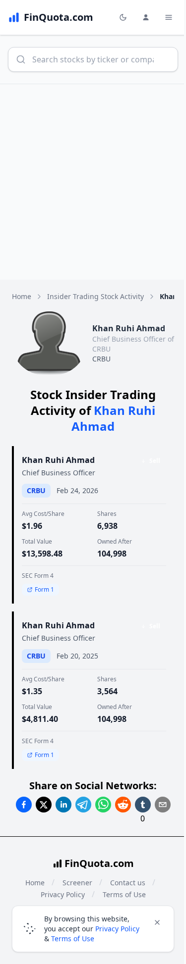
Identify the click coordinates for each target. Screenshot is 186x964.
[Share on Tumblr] (143, 804)
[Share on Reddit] (123, 804)
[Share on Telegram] (83, 804)
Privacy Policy (117, 928)
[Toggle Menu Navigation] (168, 17)
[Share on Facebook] (24, 804)
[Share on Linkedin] (63, 804)
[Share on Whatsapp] (103, 804)
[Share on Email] (163, 804)
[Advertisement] (93, 182)
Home (21, 296)
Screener (77, 882)
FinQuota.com (99, 863)
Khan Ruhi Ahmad (58, 460)
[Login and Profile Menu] (145, 17)
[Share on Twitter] (44, 804)
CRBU (101, 358)
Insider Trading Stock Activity (95, 296)
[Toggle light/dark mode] (123, 17)
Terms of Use (72, 938)
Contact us (127, 882)
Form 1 (44, 589)
